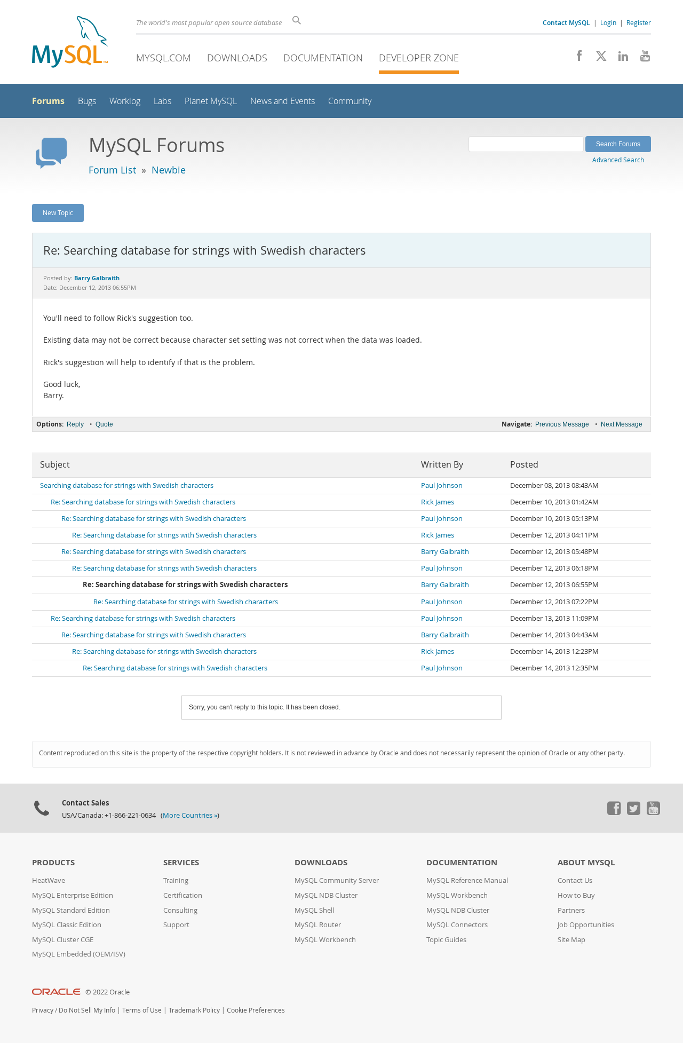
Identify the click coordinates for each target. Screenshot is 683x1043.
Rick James (437, 502)
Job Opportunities (586, 924)
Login (608, 22)
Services (181, 862)
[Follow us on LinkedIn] (619, 59)
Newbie (169, 169)
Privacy (42, 1010)
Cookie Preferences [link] (256, 1010)
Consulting (180, 910)
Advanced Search (618, 159)
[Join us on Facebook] (575, 59)
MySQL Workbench (325, 939)
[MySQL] (70, 43)
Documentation (323, 57)
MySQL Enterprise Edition (72, 895)
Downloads (237, 57)
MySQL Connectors (457, 924)
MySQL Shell (314, 910)
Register (638, 22)
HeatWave (48, 880)
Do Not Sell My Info (87, 1010)
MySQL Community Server (337, 880)
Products (53, 862)
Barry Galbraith (445, 551)
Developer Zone (419, 57)
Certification (182, 895)
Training (175, 880)
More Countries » (190, 815)
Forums (48, 101)
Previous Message (562, 424)
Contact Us (575, 880)
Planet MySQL (211, 101)
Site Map (571, 939)
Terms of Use (142, 1010)
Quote (104, 424)
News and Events (282, 101)
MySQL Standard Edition (71, 910)
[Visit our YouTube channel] (641, 59)
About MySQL (586, 862)
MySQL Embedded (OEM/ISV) (78, 954)
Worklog (124, 101)
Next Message (621, 424)
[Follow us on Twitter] (633, 812)
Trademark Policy (194, 1010)
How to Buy (576, 895)
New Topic (58, 212)
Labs (162, 101)
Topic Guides (446, 939)
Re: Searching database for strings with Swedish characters (143, 502)
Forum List (112, 169)
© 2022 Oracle (107, 992)
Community (349, 101)
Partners (571, 910)
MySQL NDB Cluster (326, 895)
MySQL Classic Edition (66, 924)
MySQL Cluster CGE (62, 939)
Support (176, 924)
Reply (75, 424)
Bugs (87, 101)
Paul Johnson (442, 485)
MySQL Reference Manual (467, 880)
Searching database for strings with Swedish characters (126, 485)
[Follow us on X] (597, 59)
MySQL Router (318, 924)
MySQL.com (163, 57)
